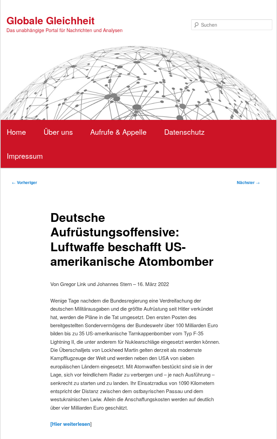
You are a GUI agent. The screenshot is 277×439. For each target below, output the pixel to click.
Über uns (58, 132)
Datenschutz (184, 132)
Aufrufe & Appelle (118, 132)
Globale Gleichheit (50, 20)
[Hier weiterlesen (70, 424)
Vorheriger (24, 182)
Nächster (248, 182)
